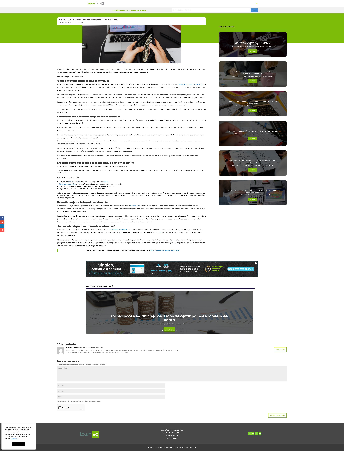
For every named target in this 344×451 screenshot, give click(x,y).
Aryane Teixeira (160, 324)
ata (160, 232)
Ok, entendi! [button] (18, 444)
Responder (280, 349)
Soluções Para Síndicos (172, 433)
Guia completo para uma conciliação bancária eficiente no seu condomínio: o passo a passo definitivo (253, 43)
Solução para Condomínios (172, 430)
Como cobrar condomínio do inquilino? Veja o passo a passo (252, 131)
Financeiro (80, 22)
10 (176, 330)
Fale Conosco (172, 438)
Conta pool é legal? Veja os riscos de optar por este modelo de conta (169, 318)
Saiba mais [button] (14, 438)
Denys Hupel (65, 22)
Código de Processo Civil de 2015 (190, 84)
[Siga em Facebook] (249, 433)
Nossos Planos (172, 436)
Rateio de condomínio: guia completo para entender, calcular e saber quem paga (252, 191)
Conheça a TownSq (138, 10)
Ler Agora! (253, 51)
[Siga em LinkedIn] (260, 433)
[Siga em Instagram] (252, 433)
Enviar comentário (277, 415)
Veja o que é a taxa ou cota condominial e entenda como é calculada (253, 162)
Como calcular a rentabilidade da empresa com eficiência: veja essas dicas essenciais (252, 73)
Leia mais (169, 329)
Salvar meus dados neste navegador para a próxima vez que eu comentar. (79, 401)
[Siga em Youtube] (256, 433)
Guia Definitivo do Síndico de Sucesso (165, 250)
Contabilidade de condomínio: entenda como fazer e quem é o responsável (252, 102)
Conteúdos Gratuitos (120, 10)
